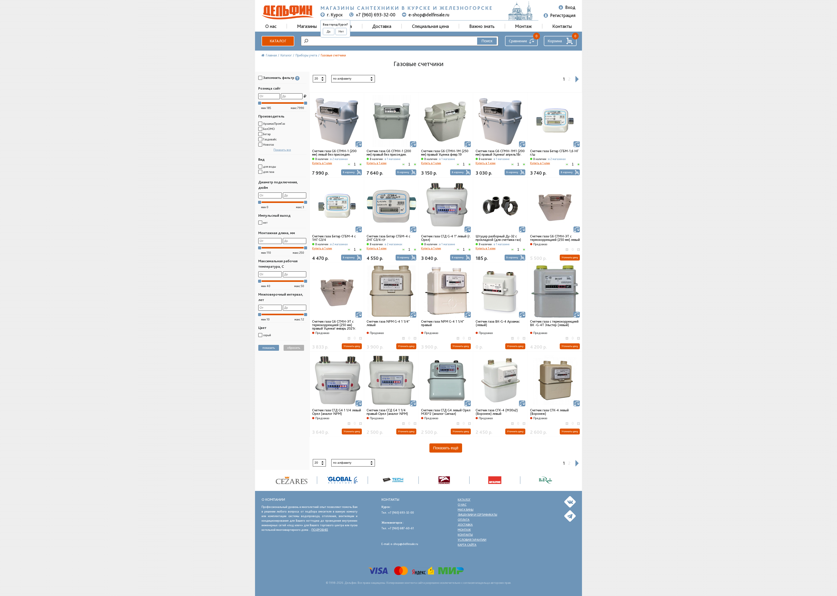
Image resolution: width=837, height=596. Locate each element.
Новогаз (268, 144)
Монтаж (523, 26)
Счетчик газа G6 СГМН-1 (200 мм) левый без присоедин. (334, 152)
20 (316, 78)
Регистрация (562, 15)
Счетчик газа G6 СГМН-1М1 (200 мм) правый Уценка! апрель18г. (500, 152)
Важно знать (482, 26)
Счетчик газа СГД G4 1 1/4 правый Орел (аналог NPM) (387, 412)
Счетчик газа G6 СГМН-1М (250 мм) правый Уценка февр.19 (444, 152)
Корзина (555, 41)
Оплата (464, 519)
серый (267, 335)
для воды (269, 166)
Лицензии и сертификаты (477, 514)
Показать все (282, 150)
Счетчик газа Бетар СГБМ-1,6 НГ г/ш (554, 152)
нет (265, 222)
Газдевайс (270, 139)
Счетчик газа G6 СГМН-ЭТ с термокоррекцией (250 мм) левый (555, 238)
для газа (268, 171)
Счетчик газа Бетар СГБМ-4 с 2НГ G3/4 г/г (388, 238)
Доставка (381, 26)
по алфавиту (342, 78)
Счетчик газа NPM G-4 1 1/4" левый (388, 323)
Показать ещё (445, 448)
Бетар (267, 134)
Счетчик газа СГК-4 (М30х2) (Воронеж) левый (497, 412)
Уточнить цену (569, 257)
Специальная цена (430, 26)
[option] (291, 480)
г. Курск (335, 14)
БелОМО (269, 128)
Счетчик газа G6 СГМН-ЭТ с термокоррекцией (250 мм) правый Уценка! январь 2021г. (334, 325)
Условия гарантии (472, 540)
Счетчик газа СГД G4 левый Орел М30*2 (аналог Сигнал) (445, 412)
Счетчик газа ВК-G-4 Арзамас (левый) (498, 323)
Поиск (486, 41)
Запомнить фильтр (278, 78)
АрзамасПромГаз (274, 123)
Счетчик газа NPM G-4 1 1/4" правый (442, 323)
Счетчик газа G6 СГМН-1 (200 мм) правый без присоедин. (389, 152)
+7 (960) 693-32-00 (375, 14)
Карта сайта (467, 545)
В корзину (349, 172)
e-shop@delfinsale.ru (428, 14)
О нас (462, 504)
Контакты (562, 26)
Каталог (278, 41)
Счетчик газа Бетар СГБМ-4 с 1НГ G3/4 (334, 238)
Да (328, 31)
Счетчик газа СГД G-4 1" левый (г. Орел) (446, 238)
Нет (341, 31)
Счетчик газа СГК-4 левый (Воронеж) (549, 412)
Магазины (307, 26)
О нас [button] (271, 26)
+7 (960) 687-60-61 (401, 528)
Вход (570, 7)
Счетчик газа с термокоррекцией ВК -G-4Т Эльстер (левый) (554, 323)
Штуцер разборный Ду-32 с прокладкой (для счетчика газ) (498, 238)
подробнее (319, 529)
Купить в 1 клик (322, 163)
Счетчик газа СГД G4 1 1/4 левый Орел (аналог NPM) (336, 412)
